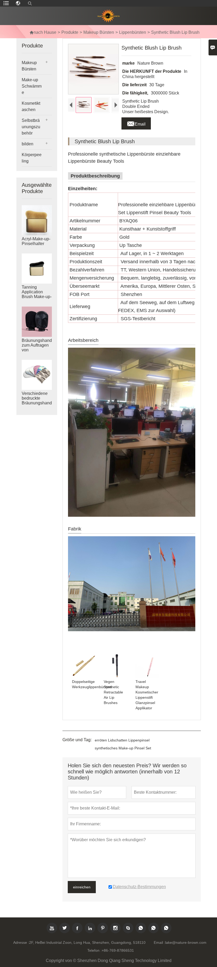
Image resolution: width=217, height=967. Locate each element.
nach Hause (42, 32)
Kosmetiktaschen (31, 106)
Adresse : (21, 942)
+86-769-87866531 (118, 950)
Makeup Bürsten (98, 32)
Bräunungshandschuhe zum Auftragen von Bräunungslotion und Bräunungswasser (37, 350)
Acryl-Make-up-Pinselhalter (36, 241)
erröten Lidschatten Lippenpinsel (122, 740)
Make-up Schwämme (32, 86)
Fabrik (74, 529)
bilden (27, 144)
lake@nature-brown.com (185, 942)
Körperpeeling (32, 157)
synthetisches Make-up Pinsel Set (123, 748)
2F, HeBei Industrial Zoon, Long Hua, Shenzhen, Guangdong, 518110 (87, 942)
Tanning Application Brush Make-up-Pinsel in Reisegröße (37, 296)
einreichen (82, 887)
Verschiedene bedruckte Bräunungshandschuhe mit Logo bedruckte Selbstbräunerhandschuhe (37, 403)
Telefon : (94, 950)
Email (136, 123)
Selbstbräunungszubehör (31, 126)
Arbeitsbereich (83, 340)
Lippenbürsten (132, 32)
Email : (159, 942)
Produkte (69, 32)
